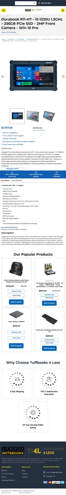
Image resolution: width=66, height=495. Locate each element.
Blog (23, 470)
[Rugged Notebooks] (33, 10)
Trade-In (25, 477)
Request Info (12, 169)
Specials (4, 470)
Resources (26, 467)
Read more (16, 295)
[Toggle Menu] (4, 10)
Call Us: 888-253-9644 (54, 472)
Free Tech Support (7, 474)
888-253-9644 (46, 3)
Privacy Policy (6, 492)
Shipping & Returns (8, 480)
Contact (25, 474)
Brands (3, 477)
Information (6, 467)
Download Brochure (10, 227)
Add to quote (16, 302)
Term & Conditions (25, 492)
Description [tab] (5, 180)
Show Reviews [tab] (17, 180)
